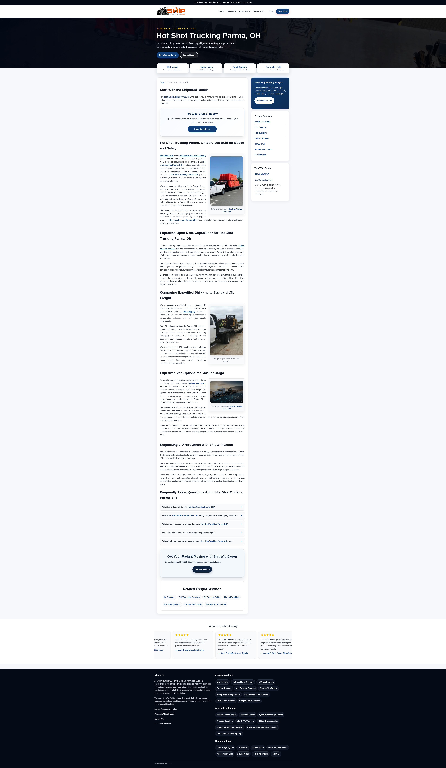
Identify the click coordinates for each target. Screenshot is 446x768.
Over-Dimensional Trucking (256, 695)
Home (221, 11)
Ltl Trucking (169, 597)
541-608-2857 (236, 2)
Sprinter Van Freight (193, 604)
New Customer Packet (277, 748)
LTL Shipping (260, 127)
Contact (271, 11)
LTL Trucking (222, 682)
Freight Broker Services (249, 701)
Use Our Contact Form (263, 180)
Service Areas (258, 11)
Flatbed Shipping (262, 138)
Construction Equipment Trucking (262, 727)
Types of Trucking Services (271, 715)
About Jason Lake (225, 754)
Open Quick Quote (202, 129)
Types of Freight (247, 715)
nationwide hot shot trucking (193, 156)
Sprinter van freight (197, 383)
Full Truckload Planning (189, 597)
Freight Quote (260, 155)
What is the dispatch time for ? (188, 507)
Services (230, 11)
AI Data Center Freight (226, 715)
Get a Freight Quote (167, 55)
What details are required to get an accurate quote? (198, 541)
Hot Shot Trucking (172, 604)
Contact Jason (189, 55)
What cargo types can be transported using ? (195, 524)
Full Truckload (260, 133)
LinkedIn (167, 724)
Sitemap (276, 754)
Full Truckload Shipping (243, 682)
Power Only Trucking (226, 701)
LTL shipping (189, 312)
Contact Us (247, 2)
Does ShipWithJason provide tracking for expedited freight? (188, 533)
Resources (243, 11)
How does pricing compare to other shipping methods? (199, 516)
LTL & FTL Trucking (245, 721)
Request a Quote (202, 569)
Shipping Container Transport (230, 727)
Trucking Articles (260, 754)
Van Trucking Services (216, 604)
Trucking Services (225, 721)
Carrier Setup (258, 748)
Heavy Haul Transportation (228, 695)
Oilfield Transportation (268, 721)
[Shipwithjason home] (171, 11)
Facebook (158, 724)
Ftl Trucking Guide (212, 597)
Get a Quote (283, 11)
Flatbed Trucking (231, 597)
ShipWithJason (166, 156)
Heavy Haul (259, 144)
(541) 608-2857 (167, 714)
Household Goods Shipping (229, 734)
